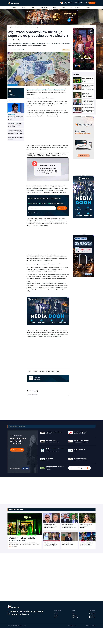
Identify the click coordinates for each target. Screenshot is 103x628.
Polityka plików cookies (91, 625)
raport (57, 371)
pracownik (35, 371)
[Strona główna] (13, 3)
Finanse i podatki (50, 371)
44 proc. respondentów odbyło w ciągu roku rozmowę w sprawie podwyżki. (46, 89)
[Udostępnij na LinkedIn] (23, 49)
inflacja (42, 371)
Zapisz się (60, 208)
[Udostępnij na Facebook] (22, 49)
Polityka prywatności (72, 625)
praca (29, 371)
